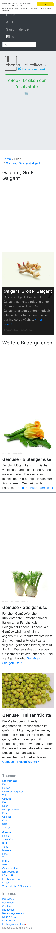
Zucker (6, 827)
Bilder (10, 37)
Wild (4, 795)
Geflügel (7, 798)
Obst (5, 820)
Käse (5, 813)
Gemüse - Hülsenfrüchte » (21, 762)
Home (17, 15)
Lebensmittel (9, 780)
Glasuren (7, 832)
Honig (5, 835)
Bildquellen (8, 909)
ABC (9, 22)
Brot (4, 843)
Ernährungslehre (11, 878)
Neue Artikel (9, 916)
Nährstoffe (8, 875)
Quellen (6, 906)
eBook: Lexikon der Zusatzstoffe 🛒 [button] (27, 87)
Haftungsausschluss (13, 924)
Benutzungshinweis (13, 913)
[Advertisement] (28, 122)
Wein (5, 864)
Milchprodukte (10, 809)
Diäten (6, 882)
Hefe (5, 853)
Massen (6, 850)
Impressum (8, 898)
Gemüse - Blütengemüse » (34, 488)
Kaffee (6, 860)
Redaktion (8, 902)
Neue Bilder (8, 920)
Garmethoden (10, 868)
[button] (6, 293)
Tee (4, 857)
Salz (4, 823)
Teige (5, 846)
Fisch (5, 784)
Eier (4, 802)
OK (45, 4)
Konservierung (10, 871)
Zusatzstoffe (9, 886)
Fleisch (6, 787)
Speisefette (8, 839)
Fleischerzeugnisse (12, 791)
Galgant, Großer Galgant (23, 163)
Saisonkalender (18, 29)
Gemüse (6, 816)
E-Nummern (24, 886)
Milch (5, 805)
